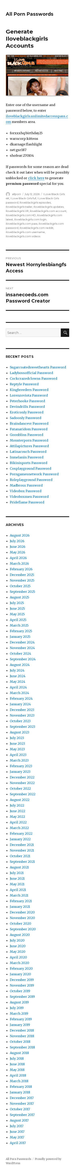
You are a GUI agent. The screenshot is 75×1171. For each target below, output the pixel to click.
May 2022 (17, 817)
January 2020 (20, 974)
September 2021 (22, 862)
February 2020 (21, 968)
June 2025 (17, 608)
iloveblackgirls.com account (48, 211)
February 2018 (21, 1087)
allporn (16, 194)
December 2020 (22, 912)
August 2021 (19, 867)
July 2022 (17, 805)
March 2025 (19, 625)
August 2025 (19, 597)
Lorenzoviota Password (29, 395)
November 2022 (22, 783)
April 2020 (18, 957)
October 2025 (20, 586)
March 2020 (19, 963)
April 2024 (18, 687)
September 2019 (22, 997)
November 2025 (22, 580)
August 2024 (20, 665)
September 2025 (22, 592)
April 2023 (18, 755)
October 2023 (20, 721)
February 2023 (21, 766)
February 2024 (21, 698)
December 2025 (22, 575)
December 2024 (22, 642)
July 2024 (17, 670)
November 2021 (22, 850)
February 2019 (21, 1019)
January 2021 (20, 907)
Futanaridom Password (28, 429)
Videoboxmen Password (29, 497)
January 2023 (20, 772)
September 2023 (22, 727)
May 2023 (17, 749)
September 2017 (22, 1115)
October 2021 (20, 856)
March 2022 (19, 828)
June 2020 (18, 946)
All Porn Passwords (29, 14)
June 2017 (17, 1132)
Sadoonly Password (25, 418)
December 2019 (22, 980)
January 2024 (20, 704)
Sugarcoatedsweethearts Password (38, 367)
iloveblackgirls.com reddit (36, 227)
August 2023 (19, 732)
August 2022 (19, 800)
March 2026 (19, 563)
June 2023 (17, 743)
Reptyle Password (24, 384)
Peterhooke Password (27, 401)
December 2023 (22, 710)
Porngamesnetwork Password (34, 474)
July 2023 (17, 738)
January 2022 (20, 839)
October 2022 (20, 788)
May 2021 (17, 884)
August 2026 (20, 535)
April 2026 (18, 558)
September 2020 (23, 929)
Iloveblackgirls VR (17, 211)
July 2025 (17, 603)
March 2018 (19, 1081)
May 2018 (17, 1070)
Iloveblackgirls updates (49, 206)
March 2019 (19, 1013)
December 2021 (22, 845)
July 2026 (17, 541)
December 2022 (22, 777)
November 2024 (22, 648)
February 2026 (21, 569)
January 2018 (20, 1092)
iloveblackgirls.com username (25, 232)
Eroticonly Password (26, 412)
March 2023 (19, 760)
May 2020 (17, 952)
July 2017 (16, 1126)
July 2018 (17, 1058)
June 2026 (17, 547)
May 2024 (17, 682)
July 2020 (17, 940)
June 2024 (17, 676)
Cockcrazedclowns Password (33, 378)
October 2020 (20, 923)
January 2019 (20, 1025)
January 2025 (20, 637)
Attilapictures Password (29, 446)
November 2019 (22, 985)
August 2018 (19, 1053)
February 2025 (21, 631)
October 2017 (20, 1109)
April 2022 (18, 822)
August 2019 (19, 1002)
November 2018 (22, 1036)
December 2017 (22, 1098)
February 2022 (21, 833)
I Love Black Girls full (23, 198)
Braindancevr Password (29, 423)
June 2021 (17, 878)
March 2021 (19, 895)
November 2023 (22, 715)
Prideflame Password (27, 502)
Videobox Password (25, 491)
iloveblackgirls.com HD (21, 215)
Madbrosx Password (26, 485)
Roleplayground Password (31, 480)
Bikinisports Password (28, 463)
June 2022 (17, 811)
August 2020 (20, 935)
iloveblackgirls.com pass (21, 223)
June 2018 (17, 1064)
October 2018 (20, 1042)
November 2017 (22, 1103)
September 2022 (22, 794)
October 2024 (20, 653)
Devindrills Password (27, 407)
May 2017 (17, 1137)
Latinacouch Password (28, 452)
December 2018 (22, 1030)
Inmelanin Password (26, 457)
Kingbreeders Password (29, 390)
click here (36, 178)
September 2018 (22, 1047)
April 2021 (18, 890)
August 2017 (19, 1120)
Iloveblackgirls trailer (19, 206)
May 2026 (17, 552)
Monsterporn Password (29, 440)
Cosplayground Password (30, 468)
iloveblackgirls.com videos (23, 236)
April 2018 (18, 1075)
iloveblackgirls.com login (30, 219)
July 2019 (17, 1008)
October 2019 (20, 991)
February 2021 (21, 901)
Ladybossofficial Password (31, 373)
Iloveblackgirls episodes (35, 202)
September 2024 (23, 659)
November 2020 (22, 918)
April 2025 (18, 620)
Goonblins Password (26, 435)
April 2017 (18, 1143)
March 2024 (19, 693)
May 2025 (17, 614)
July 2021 (17, 873)
